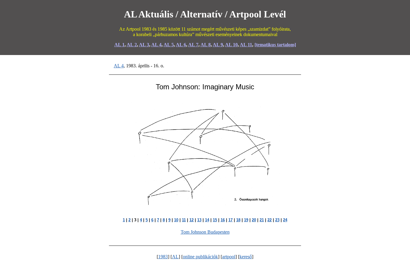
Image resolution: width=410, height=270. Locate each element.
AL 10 (231, 44)
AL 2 (132, 44)
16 (223, 220)
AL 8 (205, 44)
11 (184, 220)
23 (277, 220)
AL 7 (193, 44)
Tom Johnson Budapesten (205, 232)
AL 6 (181, 44)
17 (230, 220)
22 (269, 220)
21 (262, 220)
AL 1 (119, 44)
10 (176, 220)
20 (254, 220)
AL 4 (156, 44)
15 (215, 220)
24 (285, 220)
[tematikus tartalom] (275, 44)
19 (246, 220)
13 (199, 220)
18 (238, 220)
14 (207, 220)
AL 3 (144, 44)
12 (191, 220)
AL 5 (169, 44)
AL (175, 256)
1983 (163, 256)
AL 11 (246, 44)
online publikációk (200, 256)
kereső (246, 256)
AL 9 (218, 44)
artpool (228, 256)
